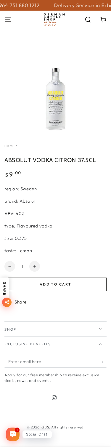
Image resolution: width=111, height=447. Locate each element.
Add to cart (55, 284)
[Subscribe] (103, 361)
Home (9, 146)
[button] (88, 20)
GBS (45, 427)
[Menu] (7, 20)
